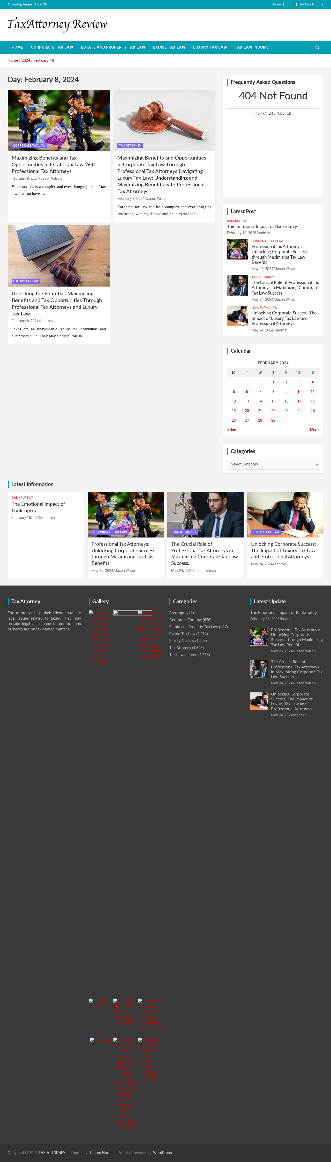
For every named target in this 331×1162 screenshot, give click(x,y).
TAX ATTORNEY (52, 1152)
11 (313, 391)
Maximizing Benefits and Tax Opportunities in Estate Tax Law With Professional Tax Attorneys (54, 164)
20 (247, 410)
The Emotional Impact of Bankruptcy (262, 226)
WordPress (162, 1152)
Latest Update (270, 601)
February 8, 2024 (25, 178)
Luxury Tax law (210, 47)
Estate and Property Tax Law (113, 47)
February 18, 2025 (241, 233)
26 (234, 420)
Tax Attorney (130, 145)
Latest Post (243, 211)
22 (273, 410)
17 (299, 401)
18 (313, 401)
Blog (290, 4)
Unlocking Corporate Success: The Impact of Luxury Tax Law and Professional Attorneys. (284, 318)
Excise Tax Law (169, 47)
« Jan (231, 430)
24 (299, 410)
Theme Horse (100, 1152)
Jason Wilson (51, 178)
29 (273, 420)
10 (299, 391)
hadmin (46, 321)
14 (260, 401)
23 (286, 410)
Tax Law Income (311, 4)
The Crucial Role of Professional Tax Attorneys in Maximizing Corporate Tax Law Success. (285, 287)
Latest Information (32, 484)
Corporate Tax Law (52, 47)
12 (234, 401)
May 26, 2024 (262, 269)
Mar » (314, 430)
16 (286, 401)
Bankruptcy (237, 221)
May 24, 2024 (262, 299)
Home (276, 4)
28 (260, 420)
